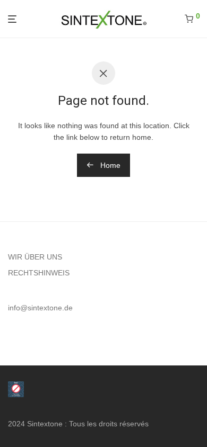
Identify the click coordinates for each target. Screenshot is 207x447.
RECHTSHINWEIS (39, 273)
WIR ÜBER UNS (35, 257)
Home (109, 165)
